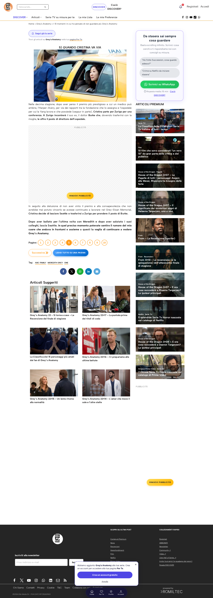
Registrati (192, 6)
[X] (71, 271)
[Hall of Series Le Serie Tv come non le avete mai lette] (8, 7)
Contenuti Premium (118, 539)
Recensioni (115, 547)
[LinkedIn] (88, 271)
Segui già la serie (43, 33)
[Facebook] (183, 17)
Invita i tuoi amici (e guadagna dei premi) (175, 561)
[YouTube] (191, 17)
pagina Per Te (76, 39)
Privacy (40, 587)
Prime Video (115, 561)
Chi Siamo (18, 587)
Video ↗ (162, 554)
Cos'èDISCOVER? (114, 6)
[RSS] (65, 580)
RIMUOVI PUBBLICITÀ (80, 196)
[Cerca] (45, 7)
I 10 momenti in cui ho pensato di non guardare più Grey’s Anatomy (85, 24)
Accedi (205, 6)
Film (112, 554)
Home (31, 24)
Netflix (113, 558)
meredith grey (55, 263)
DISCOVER (99, 7)
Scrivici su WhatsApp (162, 84)
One (66, 263)
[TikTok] (195, 17)
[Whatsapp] (199, 17)
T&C (59, 587)
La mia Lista (85, 17)
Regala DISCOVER (166, 565)
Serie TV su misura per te (60, 17)
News (112, 543)
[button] (26, 17)
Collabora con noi (81, 587)
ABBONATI (163, 543)
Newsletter (163, 547)
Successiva (38, 252)
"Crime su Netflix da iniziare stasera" (155, 73)
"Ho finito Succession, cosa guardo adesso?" (159, 62)
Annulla (105, 581)
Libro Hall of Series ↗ (167, 558)
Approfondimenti (117, 550)
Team (67, 587)
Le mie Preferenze (106, 17)
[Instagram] (187, 17)
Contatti (30, 587)
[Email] (97, 271)
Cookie (50, 587)
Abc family (40, 263)
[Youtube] (29, 580)
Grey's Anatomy (43, 24)
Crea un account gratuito (104, 575)
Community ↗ (165, 550)
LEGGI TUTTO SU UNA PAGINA (71, 253)
